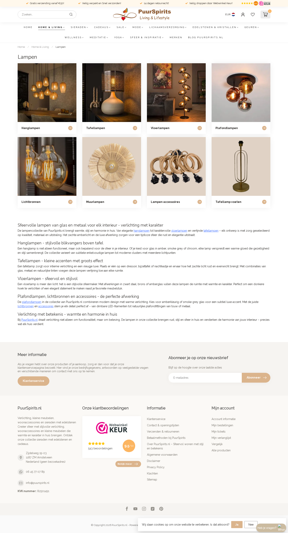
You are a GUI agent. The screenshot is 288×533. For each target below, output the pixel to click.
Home (28, 27)
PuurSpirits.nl (29, 319)
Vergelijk (217, 444)
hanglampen (141, 230)
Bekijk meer (125, 464)
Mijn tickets (219, 431)
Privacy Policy (156, 467)
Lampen (61, 46)
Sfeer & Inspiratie (146, 37)
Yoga (118, 37)
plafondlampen (31, 302)
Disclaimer (153, 461)
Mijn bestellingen (222, 425)
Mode (136, 27)
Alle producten (221, 450)
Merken (176, 37)
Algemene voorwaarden (162, 454)
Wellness (73, 37)
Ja (236, 524)
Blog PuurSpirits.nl (206, 37)
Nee (251, 524)
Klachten (152, 473)
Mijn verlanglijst (221, 437)
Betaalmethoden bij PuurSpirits (166, 437)
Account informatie (223, 419)
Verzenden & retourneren (163, 431)
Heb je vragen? (266, 528)
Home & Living (50, 27)
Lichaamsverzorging (167, 27)
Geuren (251, 27)
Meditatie (98, 37)
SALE (120, 27)
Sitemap (152, 479)
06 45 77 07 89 (35, 471)
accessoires (45, 306)
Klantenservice (33, 380)
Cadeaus (101, 27)
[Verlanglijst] (253, 14)
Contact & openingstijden (163, 425)
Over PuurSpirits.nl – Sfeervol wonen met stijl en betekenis (175, 446)
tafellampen (211, 230)
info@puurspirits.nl (37, 482)
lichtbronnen (26, 306)
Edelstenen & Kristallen (214, 27)
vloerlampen (179, 230)
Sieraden (78, 27)
